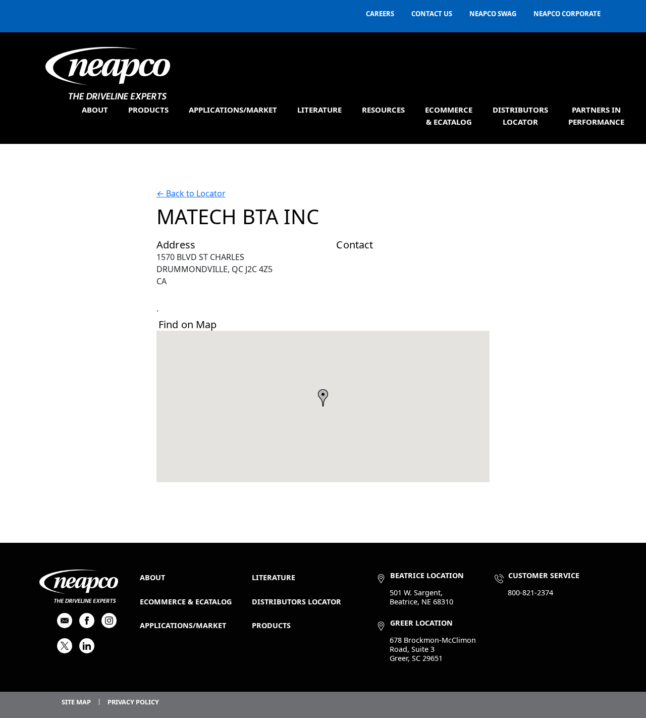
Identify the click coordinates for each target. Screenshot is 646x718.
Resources (383, 110)
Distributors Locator (296, 601)
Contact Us (431, 13)
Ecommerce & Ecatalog (186, 601)
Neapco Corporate (567, 13)
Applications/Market (233, 110)
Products (148, 110)
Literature (319, 110)
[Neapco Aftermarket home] (107, 73)
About (95, 110)
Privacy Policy (133, 702)
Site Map (76, 702)
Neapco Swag (492, 13)
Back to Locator (191, 193)
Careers (380, 13)
